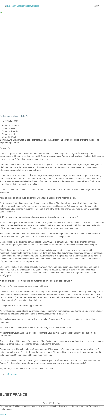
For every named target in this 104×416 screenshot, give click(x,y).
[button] (3, 414)
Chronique (12, 374)
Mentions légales (7, 400)
